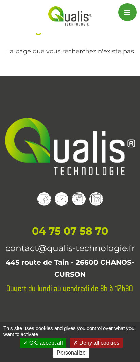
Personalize (71, 353)
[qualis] (70, 16)
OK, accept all (45, 343)
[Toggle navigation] (127, 12)
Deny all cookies (98, 343)
